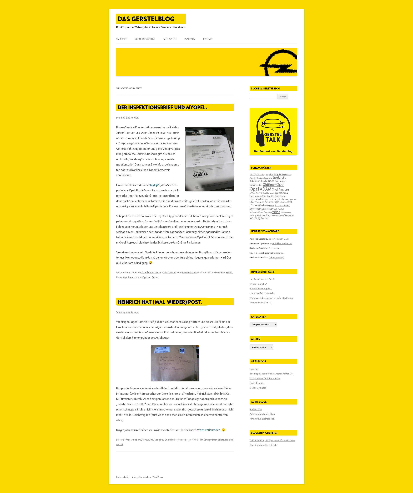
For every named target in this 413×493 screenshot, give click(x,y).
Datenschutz (169, 39)
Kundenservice (189, 272)
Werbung (255, 218)
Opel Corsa (281, 193)
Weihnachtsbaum (278, 215)
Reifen (271, 205)
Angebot (269, 174)
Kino (263, 181)
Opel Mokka (256, 199)
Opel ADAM (260, 189)
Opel (280, 184)
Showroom (255, 208)
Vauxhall (281, 209)
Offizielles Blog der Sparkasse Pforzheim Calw (272, 440)
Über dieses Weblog (145, 39)
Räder (287, 205)
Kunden (269, 181)
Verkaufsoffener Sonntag (261, 212)
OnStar (155, 277)
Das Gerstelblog (146, 18)
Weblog (253, 215)
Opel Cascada (269, 193)
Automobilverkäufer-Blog (262, 414)
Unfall (274, 209)
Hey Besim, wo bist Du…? (262, 279)
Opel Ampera (280, 189)
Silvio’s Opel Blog (258, 387)
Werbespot (289, 215)
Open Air (292, 199)
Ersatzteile (279, 177)
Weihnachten (264, 215)
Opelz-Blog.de (257, 383)
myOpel (155, 185)
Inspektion (133, 277)
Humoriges (183, 439)
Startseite (121, 39)
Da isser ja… (275, 248)
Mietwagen (280, 181)
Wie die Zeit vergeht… (261, 288)
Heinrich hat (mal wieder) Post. (160, 302)
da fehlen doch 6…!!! (279, 238)
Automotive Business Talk (262, 418)
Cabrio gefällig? (276, 257)
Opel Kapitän (268, 196)
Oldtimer (269, 184)
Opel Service (270, 199)
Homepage (121, 277)
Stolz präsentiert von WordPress (147, 477)
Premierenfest (284, 201)
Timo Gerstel (169, 272)
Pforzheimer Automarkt (263, 202)
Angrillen (278, 174)
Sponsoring (267, 208)
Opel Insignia (256, 196)
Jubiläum (255, 181)
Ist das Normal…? (258, 283)
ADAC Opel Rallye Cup (257, 175)
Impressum (189, 39)
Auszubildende (256, 177)
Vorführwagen (286, 212)
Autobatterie (267, 178)
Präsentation (259, 205)
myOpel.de (145, 277)
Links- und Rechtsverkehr (262, 293)
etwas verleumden (208, 430)
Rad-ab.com (256, 409)
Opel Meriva (280, 196)
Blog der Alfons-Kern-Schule (263, 445)
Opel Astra (256, 193)
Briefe (229, 272)
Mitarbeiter (256, 185)
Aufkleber (287, 174)
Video (276, 212)
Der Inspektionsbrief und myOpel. (162, 107)
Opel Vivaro (283, 199)
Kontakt (207, 39)
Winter (265, 218)
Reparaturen (279, 206)
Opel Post (254, 369)
